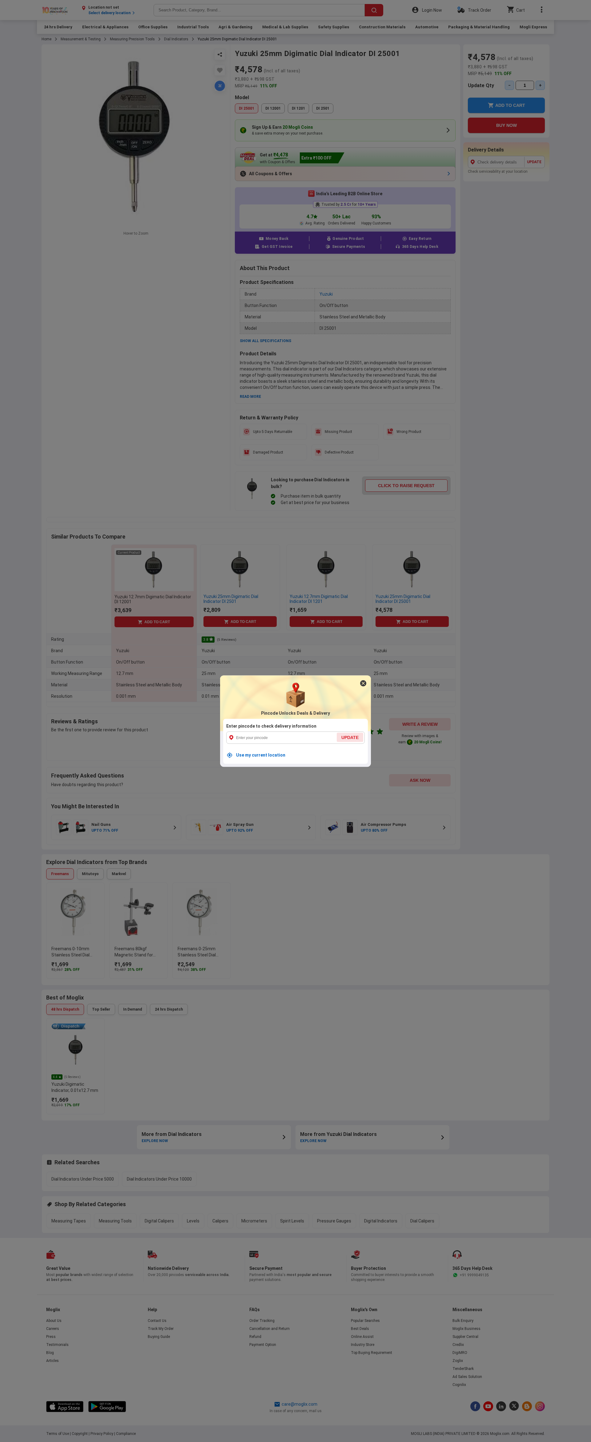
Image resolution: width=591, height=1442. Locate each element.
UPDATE (350, 737)
